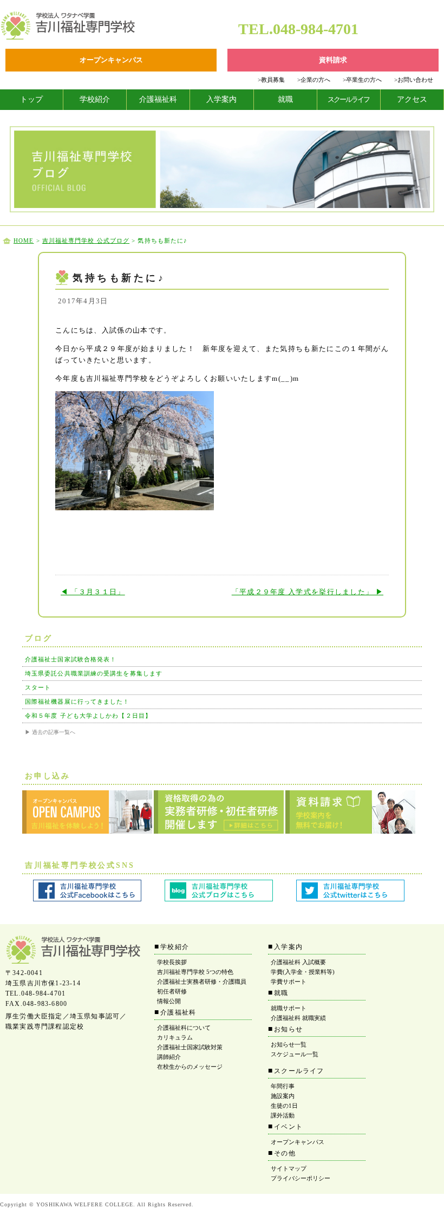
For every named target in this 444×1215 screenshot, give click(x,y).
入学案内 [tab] (221, 99)
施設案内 (283, 1096)
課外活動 (283, 1115)
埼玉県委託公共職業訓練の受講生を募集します (93, 673)
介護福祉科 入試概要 (298, 962)
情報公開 (169, 1001)
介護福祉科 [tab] (158, 99)
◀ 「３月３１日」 (93, 592)
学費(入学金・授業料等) (303, 972)
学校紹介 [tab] (95, 99)
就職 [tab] (285, 99)
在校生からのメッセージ (190, 1066)
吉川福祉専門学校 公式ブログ (85, 240)
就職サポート (288, 1008)
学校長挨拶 (172, 962)
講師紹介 (169, 1057)
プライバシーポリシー (300, 1178)
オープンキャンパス (297, 1142)
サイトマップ (288, 1168)
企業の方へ (313, 79)
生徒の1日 (284, 1105)
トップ (31, 99)
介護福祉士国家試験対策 (190, 1047)
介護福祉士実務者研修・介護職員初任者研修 (201, 986)
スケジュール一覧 (294, 1054)
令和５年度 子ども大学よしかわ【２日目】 (88, 715)
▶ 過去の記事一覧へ (50, 732)
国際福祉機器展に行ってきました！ (77, 701)
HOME (24, 240)
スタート (38, 687)
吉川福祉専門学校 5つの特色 (195, 972)
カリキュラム (175, 1037)
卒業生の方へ (362, 79)
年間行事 (283, 1086)
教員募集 (271, 79)
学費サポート (288, 981)
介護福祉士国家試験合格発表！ (70, 659)
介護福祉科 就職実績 (298, 1018)
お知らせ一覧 (288, 1044)
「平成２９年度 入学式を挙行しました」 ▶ (307, 592)
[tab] (31, 99)
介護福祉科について (184, 1027)
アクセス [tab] (412, 99)
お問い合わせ (413, 79)
